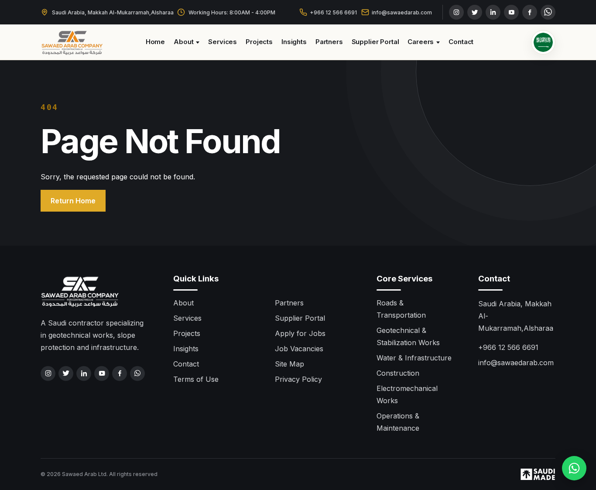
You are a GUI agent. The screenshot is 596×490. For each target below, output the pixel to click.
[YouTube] (511, 12)
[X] (474, 12)
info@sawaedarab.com (402, 12)
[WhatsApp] (548, 12)
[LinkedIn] (493, 12)
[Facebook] (529, 12)
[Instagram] (456, 12)
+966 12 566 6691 (333, 12)
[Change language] (543, 42)
